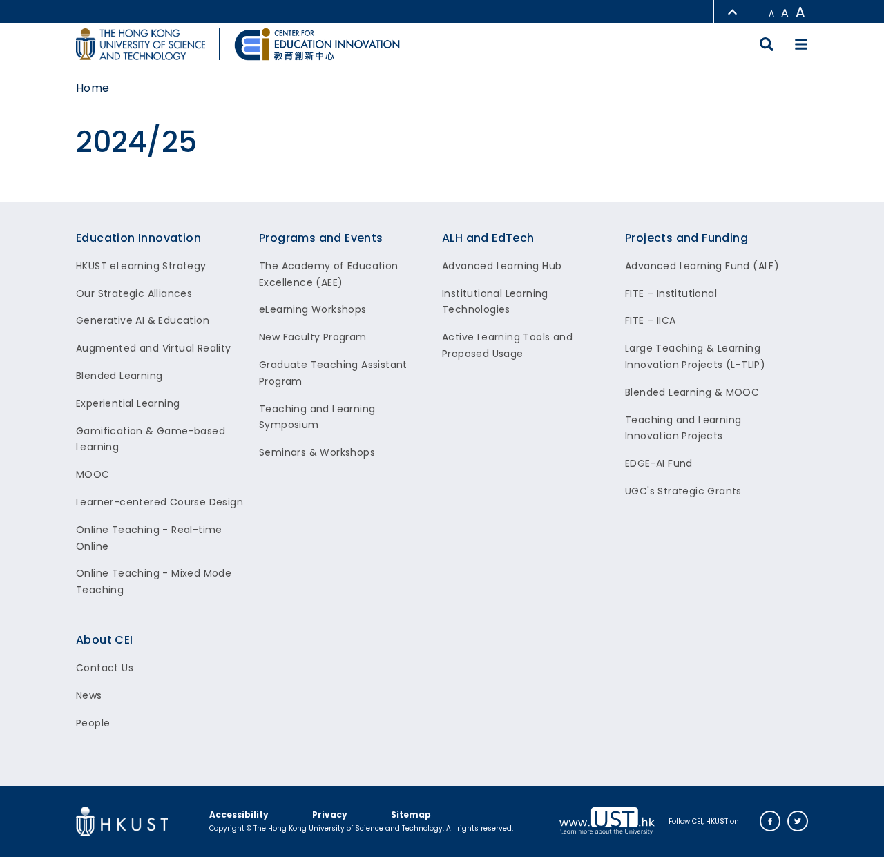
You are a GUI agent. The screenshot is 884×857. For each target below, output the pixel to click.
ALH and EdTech (488, 238)
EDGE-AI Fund (659, 463)
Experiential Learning (128, 403)
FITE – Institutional (671, 293)
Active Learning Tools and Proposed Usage (507, 345)
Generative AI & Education (142, 320)
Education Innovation (138, 238)
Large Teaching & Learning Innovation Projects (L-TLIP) (695, 356)
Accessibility (239, 814)
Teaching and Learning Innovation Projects (683, 428)
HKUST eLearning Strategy (141, 266)
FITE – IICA (650, 320)
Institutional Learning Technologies (495, 302)
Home (93, 88)
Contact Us (104, 668)
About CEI (104, 640)
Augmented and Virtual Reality (153, 348)
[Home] (317, 44)
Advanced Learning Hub (501, 266)
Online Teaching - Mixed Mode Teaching (153, 581)
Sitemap (411, 814)
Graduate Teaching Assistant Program (333, 373)
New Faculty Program (313, 337)
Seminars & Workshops (317, 452)
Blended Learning (119, 376)
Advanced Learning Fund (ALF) (702, 266)
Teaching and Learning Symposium (317, 417)
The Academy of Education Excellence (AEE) (328, 274)
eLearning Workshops (313, 309)
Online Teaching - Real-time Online (149, 538)
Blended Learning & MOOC (692, 392)
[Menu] (801, 44)
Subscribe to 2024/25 (6, 196)
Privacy (329, 814)
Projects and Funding (686, 238)
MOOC (93, 474)
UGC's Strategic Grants (683, 491)
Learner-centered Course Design (159, 502)
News (89, 695)
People (93, 723)
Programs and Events (321, 238)
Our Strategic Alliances (134, 293)
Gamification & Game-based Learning (150, 439)
